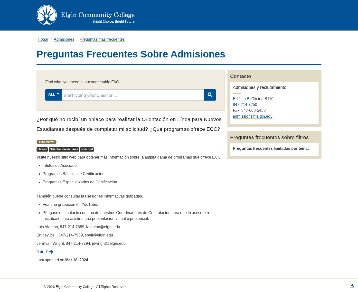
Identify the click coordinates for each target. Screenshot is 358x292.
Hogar (43, 39)
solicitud (87, 149)
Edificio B (241, 99)
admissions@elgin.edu (253, 116)
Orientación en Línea (64, 149)
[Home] (86, 15)
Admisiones (64, 39)
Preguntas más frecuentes (102, 39)
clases (42, 149)
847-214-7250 (245, 105)
